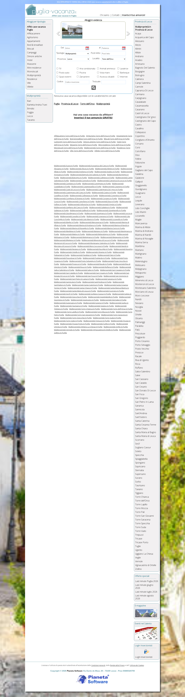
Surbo (138, 481)
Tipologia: (60, 53)
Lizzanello (140, 215)
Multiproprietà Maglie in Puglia (66, 222)
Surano (138, 477)
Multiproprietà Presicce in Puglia (73, 264)
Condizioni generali (98, 665)
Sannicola (140, 409)
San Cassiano (141, 379)
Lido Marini (140, 211)
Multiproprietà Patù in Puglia (109, 255)
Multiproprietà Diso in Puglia (107, 201)
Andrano (139, 56)
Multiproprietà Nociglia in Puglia (100, 249)
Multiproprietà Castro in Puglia (104, 192)
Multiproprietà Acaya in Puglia (66, 165)
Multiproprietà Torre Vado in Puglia (68, 321)
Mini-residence (34, 67)
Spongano (140, 462)
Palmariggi (140, 322)
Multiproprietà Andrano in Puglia (80, 171)
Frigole (138, 166)
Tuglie (138, 546)
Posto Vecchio (142, 348)
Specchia (139, 455)
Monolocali (32, 71)
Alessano (139, 41)
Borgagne (140, 71)
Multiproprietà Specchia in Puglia (73, 297)
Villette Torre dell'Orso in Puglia (107, 150)
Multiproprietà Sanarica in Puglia (108, 279)
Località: (95, 58)
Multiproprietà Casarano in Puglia (116, 186)
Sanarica (139, 405)
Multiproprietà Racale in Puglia (99, 264)
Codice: (60, 81)
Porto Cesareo (142, 341)
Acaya (138, 33)
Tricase (138, 538)
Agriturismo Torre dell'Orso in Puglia (100, 136)
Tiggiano (139, 493)
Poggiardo (140, 337)
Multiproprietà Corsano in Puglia (104, 198)
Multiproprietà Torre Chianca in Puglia (84, 309)
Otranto (139, 318)
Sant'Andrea (141, 413)
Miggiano (139, 276)
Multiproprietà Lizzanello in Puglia (114, 219)
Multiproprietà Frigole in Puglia (109, 204)
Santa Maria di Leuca (145, 436)
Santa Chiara (141, 428)
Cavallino (139, 128)
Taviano (139, 489)
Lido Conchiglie (142, 208)
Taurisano (140, 485)
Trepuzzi (139, 534)
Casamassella (141, 105)
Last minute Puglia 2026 (146, 581)
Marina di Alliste (142, 227)
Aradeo (138, 60)
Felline (138, 158)
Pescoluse (140, 333)
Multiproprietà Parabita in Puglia (83, 255)
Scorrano (139, 439)
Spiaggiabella (141, 458)
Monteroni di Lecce (144, 284)
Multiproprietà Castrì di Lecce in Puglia (69, 189)
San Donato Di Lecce (145, 390)
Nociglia (139, 306)
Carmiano (140, 94)
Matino (138, 257)
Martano (139, 249)
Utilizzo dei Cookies (137, 665)
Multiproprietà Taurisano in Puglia (73, 306)
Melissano (140, 265)
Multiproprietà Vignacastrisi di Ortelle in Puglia (99, 329)
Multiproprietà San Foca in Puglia (89, 276)
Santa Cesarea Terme (145, 424)
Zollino (138, 568)
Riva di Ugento (142, 360)
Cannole (139, 86)
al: (100, 47)
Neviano (139, 303)
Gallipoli (139, 181)
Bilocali (30, 48)
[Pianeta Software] (92, 684)
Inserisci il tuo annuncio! (133, 15)
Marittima (139, 246)
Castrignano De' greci (145, 117)
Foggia (30, 112)
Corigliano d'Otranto (145, 139)
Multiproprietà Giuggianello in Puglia (111, 210)
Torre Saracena (142, 519)
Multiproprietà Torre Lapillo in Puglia (69, 312)
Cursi (137, 147)
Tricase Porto (141, 542)
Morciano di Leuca (144, 291)
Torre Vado (140, 530)
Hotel (29, 60)
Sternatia (139, 470)
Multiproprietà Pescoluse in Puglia (68, 258)
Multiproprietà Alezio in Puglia (82, 168)
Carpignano (140, 98)
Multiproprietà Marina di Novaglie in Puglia (77, 228)
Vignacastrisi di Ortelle (145, 565)
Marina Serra (141, 242)
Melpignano (141, 268)
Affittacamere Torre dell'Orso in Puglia (69, 136)
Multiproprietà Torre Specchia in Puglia (76, 318)
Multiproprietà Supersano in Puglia (68, 303)
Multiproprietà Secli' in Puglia (65, 294)
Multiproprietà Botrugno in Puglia (73, 177)
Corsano (139, 143)
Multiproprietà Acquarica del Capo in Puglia (96, 165)
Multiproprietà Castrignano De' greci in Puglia (104, 189)
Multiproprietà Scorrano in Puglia (110, 291)
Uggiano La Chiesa (144, 553)
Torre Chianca (142, 496)
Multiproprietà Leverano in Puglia (100, 216)
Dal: (62, 47)
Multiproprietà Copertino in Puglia (112, 195)
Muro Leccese (142, 295)
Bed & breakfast (35, 44)
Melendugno (141, 261)
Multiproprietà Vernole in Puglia (67, 329)
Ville (29, 82)
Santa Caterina (142, 420)
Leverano (139, 204)
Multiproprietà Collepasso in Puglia (84, 195)
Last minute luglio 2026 (146, 591)
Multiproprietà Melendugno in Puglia (101, 234)
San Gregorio (141, 398)
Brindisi (30, 108)
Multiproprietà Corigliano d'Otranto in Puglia (72, 198)
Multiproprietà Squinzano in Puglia (85, 300)
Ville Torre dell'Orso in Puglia (81, 150)
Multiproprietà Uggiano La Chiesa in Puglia (85, 327)
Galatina (139, 174)
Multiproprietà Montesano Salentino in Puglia (96, 243)
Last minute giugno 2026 (144, 586)
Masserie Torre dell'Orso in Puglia (83, 144)
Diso (137, 155)
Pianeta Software (74, 671)
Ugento (138, 549)
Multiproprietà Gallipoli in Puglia (82, 210)
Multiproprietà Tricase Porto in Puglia (75, 324)
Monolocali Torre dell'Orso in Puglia (68, 147)
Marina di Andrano (144, 230)
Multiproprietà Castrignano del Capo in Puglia (72, 192)
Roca (137, 363)
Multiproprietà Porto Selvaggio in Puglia (85, 261)
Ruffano (139, 367)
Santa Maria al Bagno (145, 432)
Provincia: (61, 59)
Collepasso (140, 132)
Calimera (139, 79)
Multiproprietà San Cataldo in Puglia (68, 273)
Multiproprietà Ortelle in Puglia (72, 252)
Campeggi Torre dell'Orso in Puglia (68, 142)
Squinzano (140, 466)
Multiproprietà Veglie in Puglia (116, 327)
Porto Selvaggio (142, 344)
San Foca (139, 394)
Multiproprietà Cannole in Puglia (83, 180)
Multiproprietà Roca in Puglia (80, 267)
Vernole (139, 561)
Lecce (30, 116)
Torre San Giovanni (144, 515)
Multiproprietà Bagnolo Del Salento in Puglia (88, 174)
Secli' (137, 443)
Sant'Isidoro (141, 417)
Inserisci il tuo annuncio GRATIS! (93, 117)
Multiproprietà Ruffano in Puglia (105, 267)
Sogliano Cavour (143, 447)
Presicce (139, 352)
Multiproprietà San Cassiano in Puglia (115, 270)
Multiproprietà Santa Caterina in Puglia (87, 285)
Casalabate (140, 101)
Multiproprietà (34, 75)
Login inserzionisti (143, 656)
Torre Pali (140, 512)
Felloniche (140, 162)
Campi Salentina (142, 82)
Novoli (138, 310)
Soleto (138, 451)
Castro (138, 124)
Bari (29, 100)
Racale (138, 356)
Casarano (140, 109)
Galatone (139, 177)
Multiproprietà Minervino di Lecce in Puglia (99, 240)
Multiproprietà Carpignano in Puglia (96, 183)
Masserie (31, 63)
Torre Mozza (141, 508)
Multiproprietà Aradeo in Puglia (107, 171)
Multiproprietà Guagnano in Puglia (98, 213)
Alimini (138, 48)
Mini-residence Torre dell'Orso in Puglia (114, 144)
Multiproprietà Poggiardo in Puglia (96, 258)
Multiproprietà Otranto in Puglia (99, 252)
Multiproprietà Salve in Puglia (87, 270)
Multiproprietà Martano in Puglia (95, 231)
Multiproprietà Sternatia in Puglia (113, 300)
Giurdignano (141, 189)
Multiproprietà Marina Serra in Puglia (110, 228)
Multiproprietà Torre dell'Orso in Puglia (100, 147)
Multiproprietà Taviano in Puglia (101, 306)
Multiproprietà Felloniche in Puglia (81, 204)
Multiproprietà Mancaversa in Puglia (94, 222)
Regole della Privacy (117, 665)
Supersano (140, 474)
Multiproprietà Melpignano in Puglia (85, 237)
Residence (32, 79)
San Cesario (141, 386)
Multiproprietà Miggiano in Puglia (67, 240)
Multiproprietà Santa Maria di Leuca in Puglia (78, 291)
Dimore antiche (34, 56)
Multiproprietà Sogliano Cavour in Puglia (95, 294)
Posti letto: (96, 53)
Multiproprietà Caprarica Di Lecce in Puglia (114, 180)
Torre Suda (140, 527)
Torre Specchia (142, 523)
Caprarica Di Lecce (144, 90)
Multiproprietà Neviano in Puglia (73, 249)
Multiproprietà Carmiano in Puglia (67, 183)
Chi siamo (104, 15)
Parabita (139, 325)
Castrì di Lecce (142, 113)
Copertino (140, 136)
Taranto (31, 119)
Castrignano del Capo (145, 120)
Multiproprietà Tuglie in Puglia (103, 324)
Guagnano (140, 193)
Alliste (138, 52)
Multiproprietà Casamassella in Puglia (86, 186)
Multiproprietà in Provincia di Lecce (143, 28)
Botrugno (139, 75)
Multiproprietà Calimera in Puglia (101, 177)
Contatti (116, 15)
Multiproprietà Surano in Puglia (95, 303)
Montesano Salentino (145, 287)
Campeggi (31, 52)
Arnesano (140, 63)
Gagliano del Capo (144, 170)
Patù (137, 329)
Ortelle (138, 314)
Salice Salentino (142, 371)
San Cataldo (141, 382)
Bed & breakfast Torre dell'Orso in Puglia (86, 139)
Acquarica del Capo (144, 37)
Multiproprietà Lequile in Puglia (72, 216)
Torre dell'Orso (142, 500)
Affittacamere (33, 33)
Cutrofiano (140, 151)
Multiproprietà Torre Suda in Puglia (107, 318)
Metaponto (140, 272)
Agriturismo (32, 37)
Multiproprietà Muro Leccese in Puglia (92, 246)
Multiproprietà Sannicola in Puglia (67, 282)
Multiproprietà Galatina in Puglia (102, 207)
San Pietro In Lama (144, 401)
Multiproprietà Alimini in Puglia (107, 168)
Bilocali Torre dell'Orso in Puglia (116, 139)
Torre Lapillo (141, 504)
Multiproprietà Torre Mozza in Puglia (100, 312)
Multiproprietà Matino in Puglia (72, 234)
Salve (137, 375)
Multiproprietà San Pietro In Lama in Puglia (77, 279)
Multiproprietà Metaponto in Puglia (114, 237)
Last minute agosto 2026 (144, 597)
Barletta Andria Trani (37, 104)
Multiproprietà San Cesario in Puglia (98, 273)
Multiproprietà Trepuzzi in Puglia (96, 321)
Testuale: (96, 81)
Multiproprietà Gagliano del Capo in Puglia (71, 207)
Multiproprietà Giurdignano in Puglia (68, 213)
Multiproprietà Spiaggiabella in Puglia (103, 297)
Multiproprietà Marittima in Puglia (67, 231)
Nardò (138, 299)
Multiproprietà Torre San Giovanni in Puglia (82, 315)
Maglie (138, 219)
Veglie (138, 557)
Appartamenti (33, 41)
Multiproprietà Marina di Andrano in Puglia (84, 225)
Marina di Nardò (143, 234)
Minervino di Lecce (144, 280)
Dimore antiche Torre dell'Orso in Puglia (99, 142)
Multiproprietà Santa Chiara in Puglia (82, 288)
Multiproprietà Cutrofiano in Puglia (80, 201)
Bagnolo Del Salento (145, 67)
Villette (30, 86)
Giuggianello (141, 185)
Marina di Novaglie (144, 238)
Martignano (140, 253)
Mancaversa (141, 223)
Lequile (138, 200)
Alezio (138, 44)
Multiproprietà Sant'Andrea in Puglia (96, 282)
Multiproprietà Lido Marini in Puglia (85, 219)
